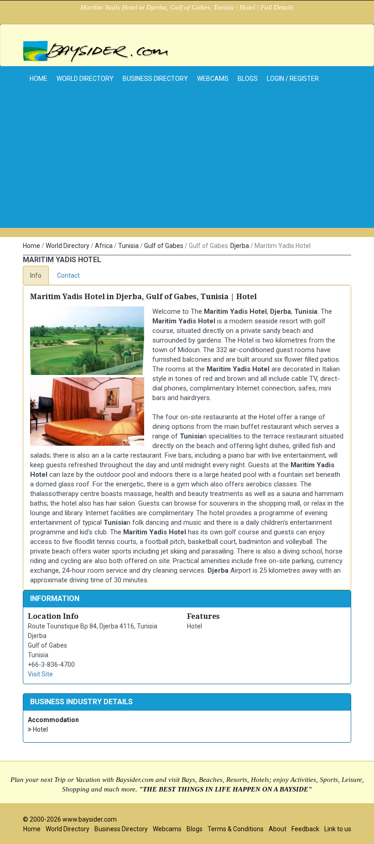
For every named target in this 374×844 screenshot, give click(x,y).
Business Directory (155, 78)
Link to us (337, 829)
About (277, 829)
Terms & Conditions (236, 829)
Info (36, 275)
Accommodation (53, 719)
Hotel (39, 729)
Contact (68, 275)
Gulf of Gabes (163, 245)
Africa (104, 245)
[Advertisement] (187, 164)
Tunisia (128, 245)
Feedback (305, 829)
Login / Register (293, 78)
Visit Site (40, 674)
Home (31, 245)
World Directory (85, 78)
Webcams (213, 78)
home (38, 78)
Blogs (248, 78)
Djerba (239, 245)
